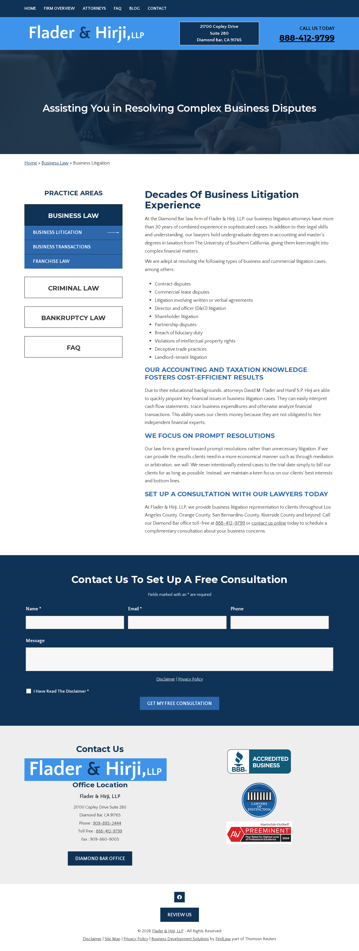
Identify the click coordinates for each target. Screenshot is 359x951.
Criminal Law (73, 288)
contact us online (269, 523)
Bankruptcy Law (73, 318)
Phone (237, 609)
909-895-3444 (107, 823)
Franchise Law (51, 261)
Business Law (55, 163)
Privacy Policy (190, 679)
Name (33, 609)
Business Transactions (62, 247)
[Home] (95, 769)
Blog (134, 8)
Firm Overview (59, 8)
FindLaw (223, 939)
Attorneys (94, 8)
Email (135, 609)
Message (35, 640)
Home (30, 8)
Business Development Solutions (180, 939)
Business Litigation (57, 232)
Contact (157, 8)
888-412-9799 (307, 38)
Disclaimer (165, 679)
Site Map (112, 939)
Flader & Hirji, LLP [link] (167, 931)
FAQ (117, 8)
